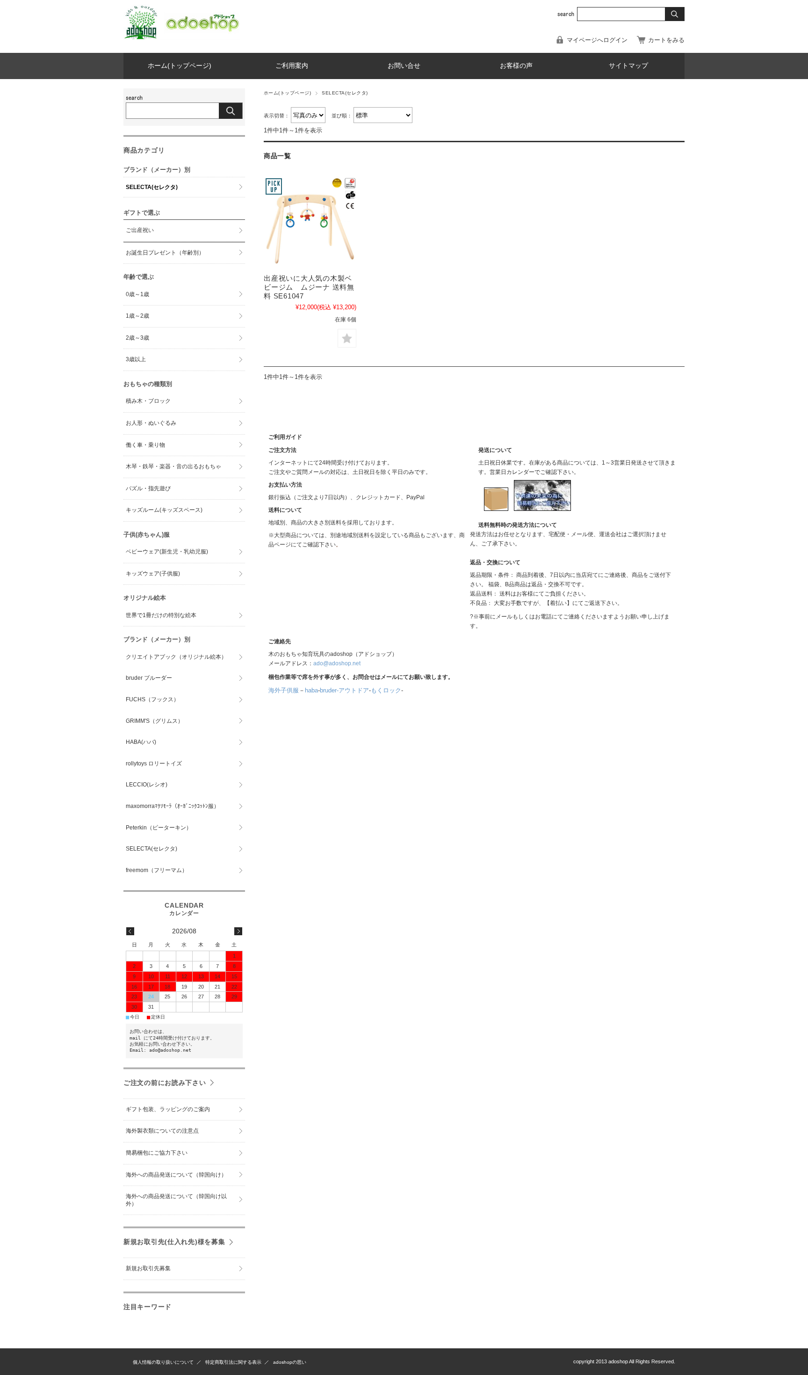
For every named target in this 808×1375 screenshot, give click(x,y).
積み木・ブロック (148, 401)
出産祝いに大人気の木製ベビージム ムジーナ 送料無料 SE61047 (309, 287)
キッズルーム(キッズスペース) (164, 510)
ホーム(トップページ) (179, 65)
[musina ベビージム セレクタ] (310, 222)
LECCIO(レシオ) (146, 784)
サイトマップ (628, 65)
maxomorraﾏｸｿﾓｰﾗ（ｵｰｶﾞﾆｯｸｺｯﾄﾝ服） (172, 806)
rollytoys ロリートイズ (154, 763)
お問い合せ (404, 65)
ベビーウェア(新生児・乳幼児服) (167, 551)
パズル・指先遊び (148, 488)
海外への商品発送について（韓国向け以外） (176, 1200)
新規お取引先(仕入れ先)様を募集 (174, 1241)
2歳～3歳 (137, 338)
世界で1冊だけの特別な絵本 (161, 615)
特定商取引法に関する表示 (233, 1362)
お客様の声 (516, 65)
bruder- (329, 690)
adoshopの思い (289, 1362)
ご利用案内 (291, 65)
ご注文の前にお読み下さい (164, 1082)
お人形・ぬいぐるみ (151, 423)
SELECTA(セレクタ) (152, 187)
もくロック (386, 690)
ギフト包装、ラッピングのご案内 (168, 1109)
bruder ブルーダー (149, 678)
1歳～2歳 (137, 316)
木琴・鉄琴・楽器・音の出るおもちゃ (173, 466)
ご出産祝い (140, 230)
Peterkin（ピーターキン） (159, 827)
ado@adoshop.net (337, 663)
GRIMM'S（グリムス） (154, 721)
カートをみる (666, 40)
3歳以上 (136, 359)
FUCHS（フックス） (152, 699)
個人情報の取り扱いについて (163, 1362)
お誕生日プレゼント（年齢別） (165, 252)
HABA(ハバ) (141, 742)
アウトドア (354, 690)
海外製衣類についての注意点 (162, 1131)
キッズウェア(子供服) (153, 573)
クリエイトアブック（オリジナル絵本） (176, 657)
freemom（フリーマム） (157, 870)
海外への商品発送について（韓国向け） (176, 1174)
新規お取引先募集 (148, 1268)
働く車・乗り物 (145, 445)
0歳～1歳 (137, 294)
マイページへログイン (597, 40)
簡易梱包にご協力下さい (157, 1152)
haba (311, 690)
